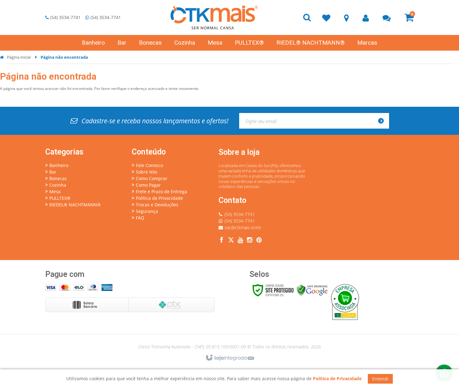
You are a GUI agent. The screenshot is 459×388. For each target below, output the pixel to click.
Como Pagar (148, 185)
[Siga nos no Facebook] (221, 240)
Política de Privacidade (159, 198)
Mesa (55, 191)
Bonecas (58, 178)
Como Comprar (151, 178)
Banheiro (58, 165)
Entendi (380, 379)
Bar (53, 172)
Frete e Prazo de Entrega (161, 191)
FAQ (140, 218)
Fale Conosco (149, 165)
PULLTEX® (60, 198)
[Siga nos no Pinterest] (259, 240)
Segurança (147, 211)
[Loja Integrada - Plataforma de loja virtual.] (229, 358)
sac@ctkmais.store (243, 227)
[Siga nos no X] (231, 240)
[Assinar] (383, 121)
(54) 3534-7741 (65, 17)
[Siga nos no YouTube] (240, 240)
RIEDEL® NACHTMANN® (75, 205)
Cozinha (57, 185)
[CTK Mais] (214, 17)
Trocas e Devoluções (157, 205)
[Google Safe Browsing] (312, 289)
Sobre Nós (146, 172)
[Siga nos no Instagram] (249, 240)
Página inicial (19, 57)
